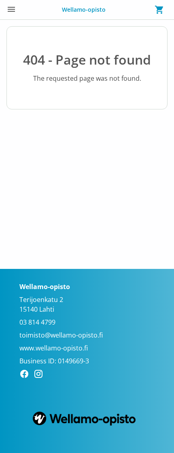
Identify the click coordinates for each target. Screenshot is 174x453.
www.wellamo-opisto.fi (53, 348)
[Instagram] (41, 375)
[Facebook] (26, 375)
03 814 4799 (37, 322)
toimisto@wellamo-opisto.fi (61, 335)
